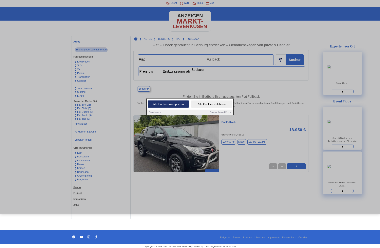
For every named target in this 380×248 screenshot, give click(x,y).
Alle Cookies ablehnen (212, 104)
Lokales (247, 237)
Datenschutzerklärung (220, 112)
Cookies (302, 237)
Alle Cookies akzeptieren (168, 104)
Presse (236, 237)
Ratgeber (225, 237)
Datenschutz (289, 237)
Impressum (273, 237)
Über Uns (260, 237)
